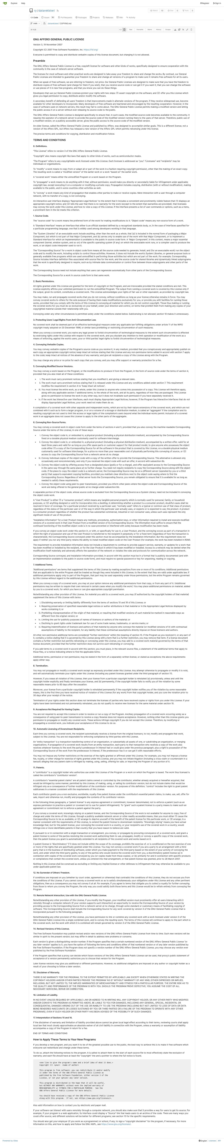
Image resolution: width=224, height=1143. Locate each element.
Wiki (121, 17)
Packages (82, 17)
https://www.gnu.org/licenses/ (116, 1124)
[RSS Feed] (58, 10)
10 (162, 10)
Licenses (212, 1141)
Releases (109, 17)
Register (205, 3)
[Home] (5, 3)
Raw (130, 29)
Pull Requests (66, 17)
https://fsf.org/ (91, 49)
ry (35, 10)
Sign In (218, 3)
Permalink (140, 29)
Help (23, 3)
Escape (168, 29)
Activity (132, 17)
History (158, 29)
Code (35, 17)
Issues (49, 17)
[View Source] (120, 30)
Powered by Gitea (10, 1141)
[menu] (203, 1141)
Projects (96, 17)
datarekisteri (46, 10)
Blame (150, 29)
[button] (44, 23)
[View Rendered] (124, 30)
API (219, 1141)
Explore (14, 3)
